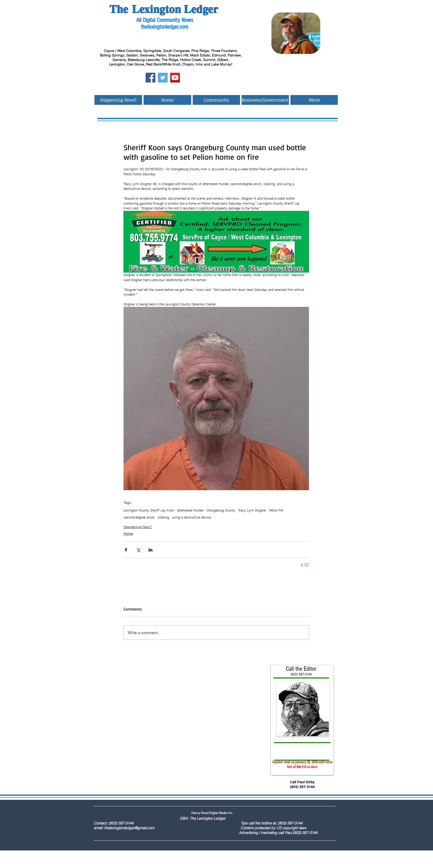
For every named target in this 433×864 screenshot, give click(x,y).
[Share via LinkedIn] (150, 549)
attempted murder (190, 510)
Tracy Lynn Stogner (252, 510)
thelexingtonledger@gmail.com (129, 827)
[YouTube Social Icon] (175, 77)
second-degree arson (139, 517)
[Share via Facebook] (126, 549)
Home (128, 533)
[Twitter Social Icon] (163, 77)
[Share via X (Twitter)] (138, 549)
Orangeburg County (220, 510)
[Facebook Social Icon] (150, 77)
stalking (163, 517)
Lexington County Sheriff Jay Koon (149, 510)
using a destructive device (191, 517)
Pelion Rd (276, 510)
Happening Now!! (138, 527)
